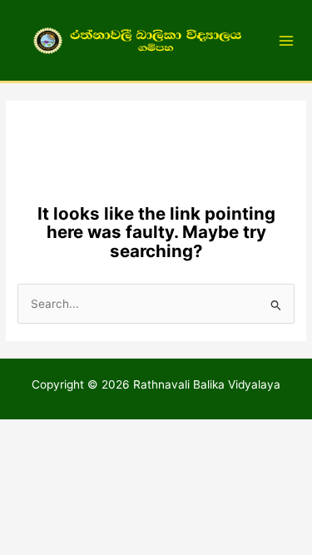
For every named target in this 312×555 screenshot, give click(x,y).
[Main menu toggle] (287, 40)
